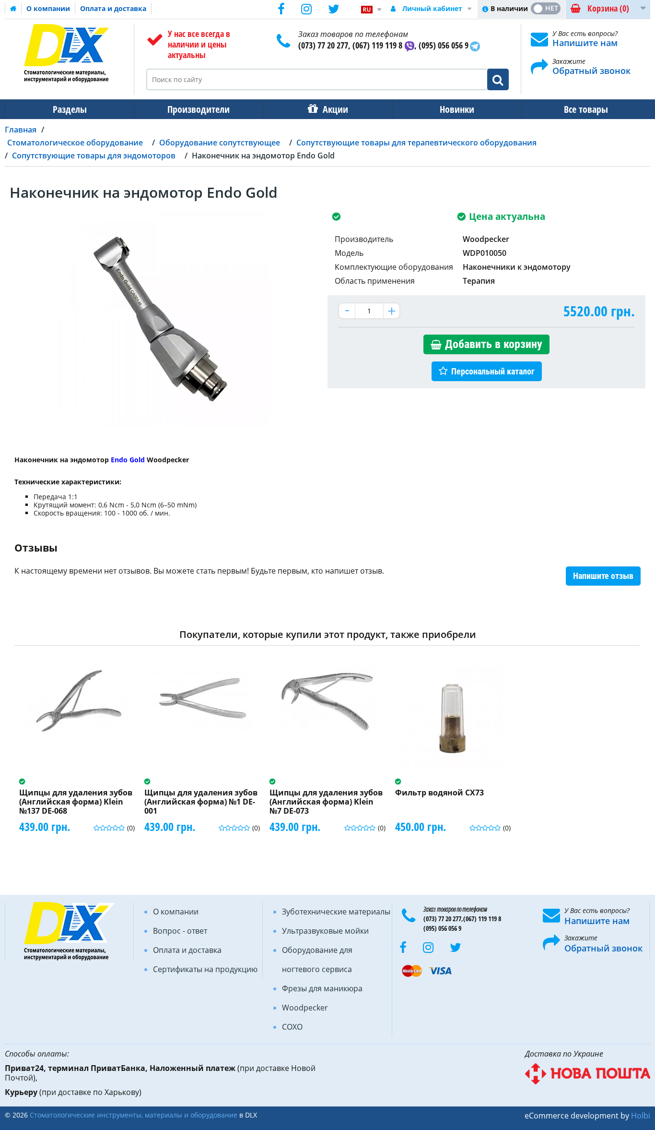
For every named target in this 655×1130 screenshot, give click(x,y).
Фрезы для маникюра (322, 988)
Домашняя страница (13, 8)
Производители (198, 109)
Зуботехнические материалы (336, 911)
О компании (48, 8)
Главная (20, 129)
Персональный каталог (493, 371)
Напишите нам (585, 42)
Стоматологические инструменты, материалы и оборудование (133, 1114)
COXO (292, 1027)
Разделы (70, 109)
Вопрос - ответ (180, 931)
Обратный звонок (591, 70)
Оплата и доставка (113, 8)
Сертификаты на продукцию (205, 969)
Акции (335, 109)
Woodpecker (305, 1007)
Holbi (640, 1115)
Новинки (457, 109)
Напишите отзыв (603, 576)
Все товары (586, 109)
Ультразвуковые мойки (325, 931)
